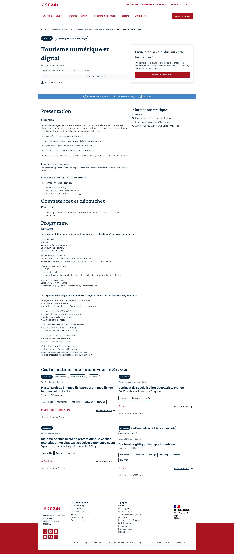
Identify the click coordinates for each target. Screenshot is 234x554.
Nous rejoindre (125, 508)
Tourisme (109, 29)
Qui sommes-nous (79, 503)
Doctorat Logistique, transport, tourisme (146, 444)
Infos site (75, 542)
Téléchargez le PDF (54, 82)
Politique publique (141, 428)
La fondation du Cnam (81, 511)
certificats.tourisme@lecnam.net (156, 122)
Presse (121, 505)
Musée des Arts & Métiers (129, 520)
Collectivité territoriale (164, 428)
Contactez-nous (182, 16)
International (123, 526)
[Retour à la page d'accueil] (49, 4)
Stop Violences (125, 529)
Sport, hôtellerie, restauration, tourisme (86, 29)
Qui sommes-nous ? (52, 16)
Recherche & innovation (104, 16)
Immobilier (60, 376)
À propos (122, 503)
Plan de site (123, 532)
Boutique (122, 517)
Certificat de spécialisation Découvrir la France (151, 387)
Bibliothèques (124, 523)
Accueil (44, 29)
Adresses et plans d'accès (130, 514)
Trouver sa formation (77, 16)
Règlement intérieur (93, 542)
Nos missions (77, 508)
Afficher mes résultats (162, 75)
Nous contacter (125, 511)
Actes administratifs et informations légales (126, 542)
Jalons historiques (79, 505)
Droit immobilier (77, 376)
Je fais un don (77, 517)
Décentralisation (127, 433)
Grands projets (77, 520)
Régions (125, 16)
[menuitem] (131, 4)
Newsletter (180, 542)
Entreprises (140, 16)
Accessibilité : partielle (160, 542)
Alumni (74, 514)
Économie (93, 376)
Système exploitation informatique (71, 38)
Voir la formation (104, 410)
